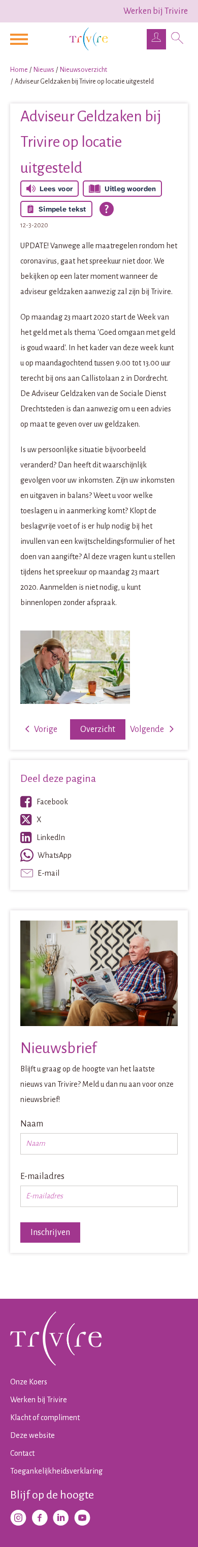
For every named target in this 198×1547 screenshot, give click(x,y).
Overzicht (97, 729)
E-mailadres (42, 1176)
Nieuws (44, 69)
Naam (31, 1124)
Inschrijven (50, 1232)
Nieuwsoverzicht (83, 69)
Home (19, 69)
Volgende (147, 729)
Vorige (45, 729)
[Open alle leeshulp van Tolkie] (107, 209)
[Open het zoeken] (177, 39)
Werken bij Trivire (155, 11)
